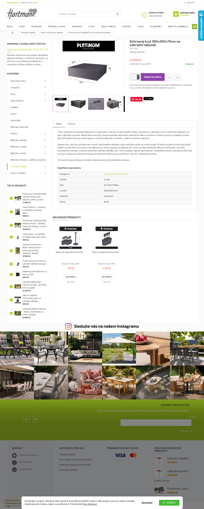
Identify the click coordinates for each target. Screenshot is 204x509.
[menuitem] (10, 27)
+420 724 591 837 (25, 462)
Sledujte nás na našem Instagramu (106, 326)
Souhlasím (170, 502)
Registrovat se (13, 2)
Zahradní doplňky (18, 166)
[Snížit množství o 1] (138, 78)
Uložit (138, 99)
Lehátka (14, 107)
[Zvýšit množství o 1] (138, 76)
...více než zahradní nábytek (26, 422)
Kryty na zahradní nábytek (116, 174)
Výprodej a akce (18, 81)
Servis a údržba (17, 173)
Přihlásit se (186, 431)
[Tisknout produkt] (169, 77)
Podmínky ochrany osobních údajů (74, 464)
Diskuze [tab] (71, 123)
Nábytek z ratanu (18, 146)
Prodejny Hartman (67, 454)
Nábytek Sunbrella (19, 127)
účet (35, 2)
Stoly (12, 94)
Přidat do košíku (152, 77)
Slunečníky (15, 120)
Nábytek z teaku (18, 153)
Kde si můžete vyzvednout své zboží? (75, 459)
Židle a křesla (16, 100)
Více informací (90, 504)
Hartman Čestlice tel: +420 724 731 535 (27, 51)
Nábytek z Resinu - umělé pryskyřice (27, 160)
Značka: (137, 52)
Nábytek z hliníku (18, 140)
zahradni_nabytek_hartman (35, 422)
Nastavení (147, 502)
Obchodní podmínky (68, 470)
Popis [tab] (58, 123)
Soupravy (15, 87)
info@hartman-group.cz (28, 455)
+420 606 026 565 (25, 469)
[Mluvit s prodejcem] (178, 77)
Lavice (13, 113)
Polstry (13, 133)
